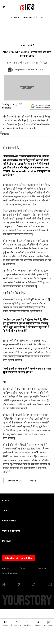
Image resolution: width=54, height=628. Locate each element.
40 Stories (42, 70)
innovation (12, 481)
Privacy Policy (43, 568)
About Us (6, 568)
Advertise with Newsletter (18, 558)
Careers (23, 568)
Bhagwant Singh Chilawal (25, 70)
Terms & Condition (10, 573)
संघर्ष (32, 481)
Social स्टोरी (25, 45)
